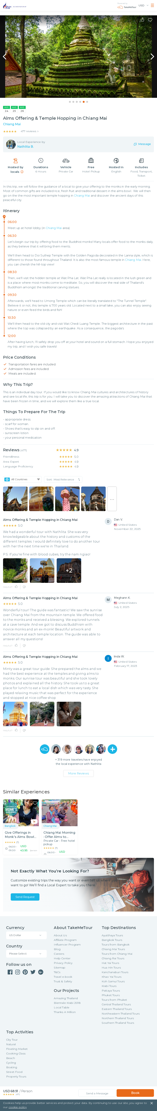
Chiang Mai (82, 195)
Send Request (25, 897)
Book (135, 1093)
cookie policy (18, 1107)
